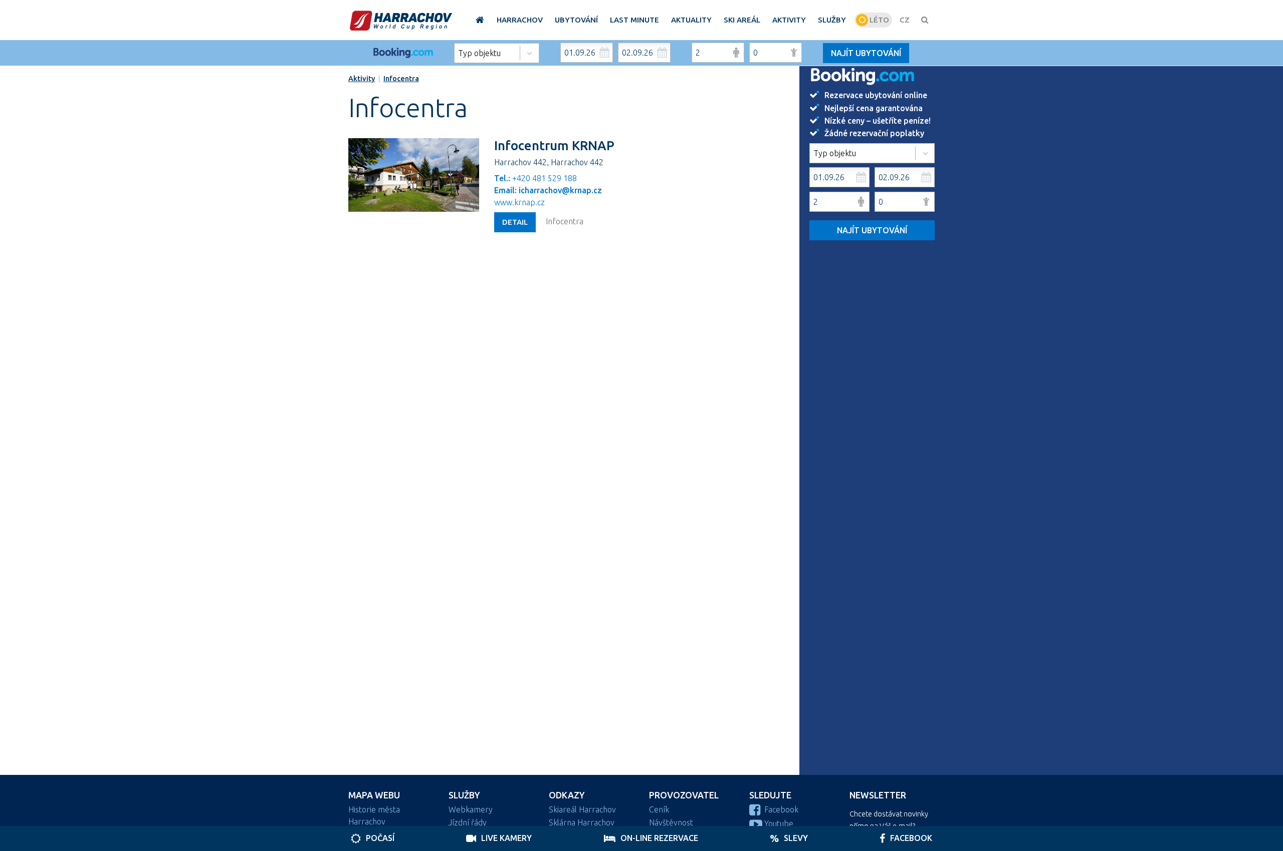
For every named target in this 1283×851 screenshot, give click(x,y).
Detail (515, 222)
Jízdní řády (468, 822)
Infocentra (401, 79)
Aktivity (361, 79)
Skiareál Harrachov (582, 809)
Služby (464, 795)
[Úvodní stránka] (401, 20)
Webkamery (471, 809)
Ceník (659, 809)
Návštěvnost (671, 822)
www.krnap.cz (519, 202)
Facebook (781, 809)
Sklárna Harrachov (581, 822)
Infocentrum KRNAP (554, 145)
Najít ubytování (866, 53)
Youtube (778, 823)
